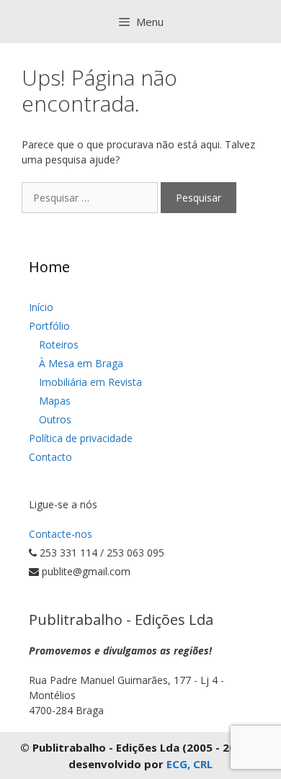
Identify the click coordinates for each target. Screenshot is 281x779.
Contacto (50, 457)
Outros (55, 419)
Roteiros (59, 344)
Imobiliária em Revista (90, 382)
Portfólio (49, 326)
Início (41, 307)
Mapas (55, 400)
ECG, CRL (189, 764)
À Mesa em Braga (81, 363)
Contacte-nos (60, 534)
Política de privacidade (81, 438)
